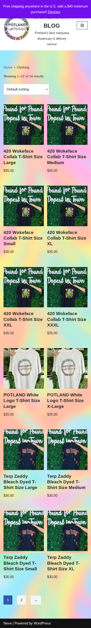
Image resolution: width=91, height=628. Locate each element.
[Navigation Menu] (82, 25)
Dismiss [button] (54, 12)
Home (8, 67)
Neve (8, 623)
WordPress (42, 623)
